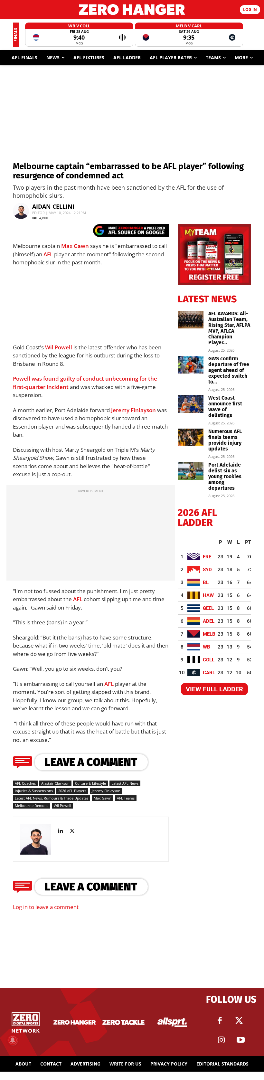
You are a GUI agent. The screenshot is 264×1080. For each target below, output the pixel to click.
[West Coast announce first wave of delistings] (190, 404)
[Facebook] (220, 1021)
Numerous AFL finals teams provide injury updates (225, 440)
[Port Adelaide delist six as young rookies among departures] (190, 471)
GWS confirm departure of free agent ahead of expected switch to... (228, 370)
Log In (250, 9)
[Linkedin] (63, 831)
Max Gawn (75, 246)
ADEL (208, 621)
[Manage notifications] (12, 1040)
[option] (79, 35)
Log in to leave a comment (46, 907)
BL (206, 582)
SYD (207, 570)
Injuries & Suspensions (34, 790)
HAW (208, 595)
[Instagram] (221, 1040)
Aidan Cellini (53, 206)
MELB (209, 634)
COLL (208, 660)
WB (206, 647)
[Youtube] (241, 1040)
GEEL (208, 608)
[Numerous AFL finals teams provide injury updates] (190, 437)
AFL (48, 254)
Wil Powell (58, 347)
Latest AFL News (124, 783)
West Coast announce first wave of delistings (225, 406)
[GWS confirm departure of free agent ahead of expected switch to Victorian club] (190, 365)
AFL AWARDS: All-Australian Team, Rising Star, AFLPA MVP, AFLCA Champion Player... (229, 328)
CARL (209, 673)
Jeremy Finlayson (133, 410)
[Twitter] (239, 1021)
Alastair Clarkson (55, 783)
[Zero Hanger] (132, 9)
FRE (207, 557)
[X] (74, 831)
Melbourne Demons (31, 805)
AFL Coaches (25, 783)
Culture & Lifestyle (90, 783)
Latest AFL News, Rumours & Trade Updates (51, 798)
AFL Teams (126, 798)
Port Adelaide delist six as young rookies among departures (224, 476)
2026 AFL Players (72, 790)
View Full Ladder (214, 689)
